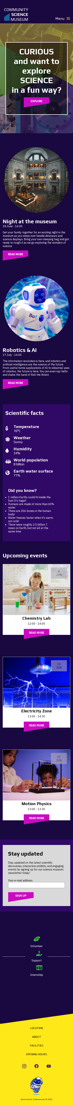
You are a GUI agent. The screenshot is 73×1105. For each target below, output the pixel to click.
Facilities (36, 1045)
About (36, 1036)
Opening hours (36, 1054)
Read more (15, 254)
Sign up (20, 895)
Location (36, 1028)
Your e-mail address (20, 880)
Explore (36, 101)
